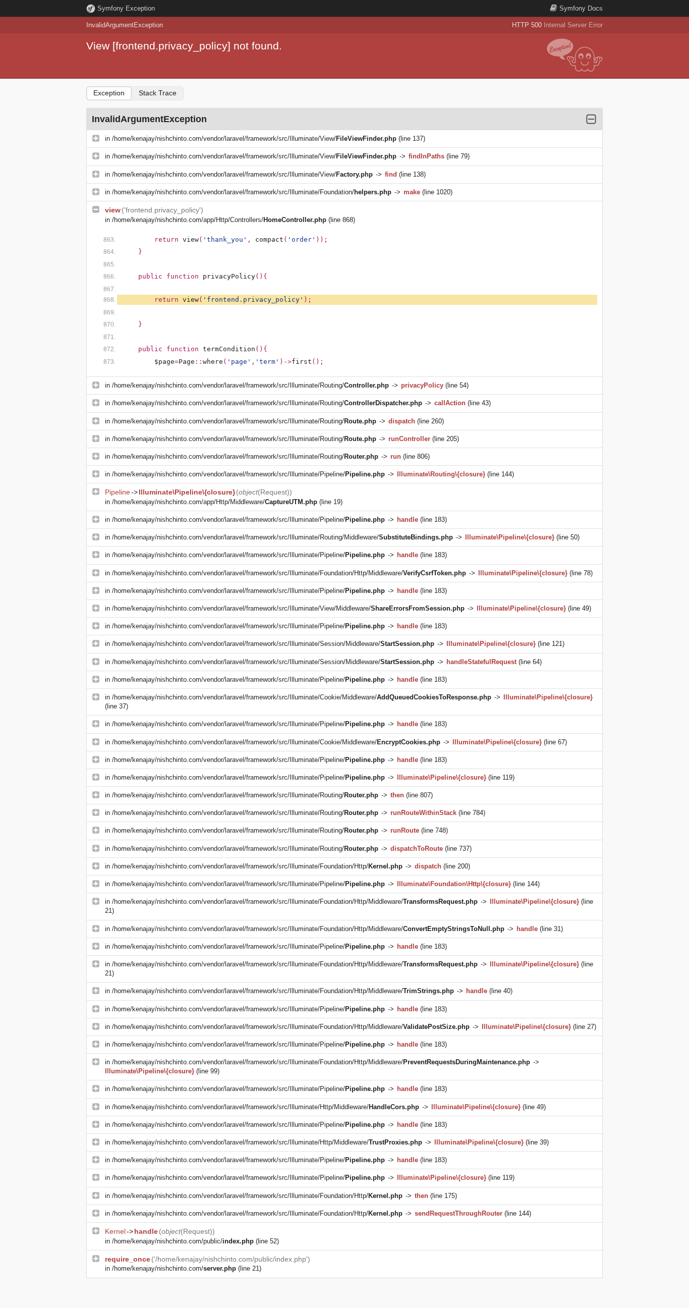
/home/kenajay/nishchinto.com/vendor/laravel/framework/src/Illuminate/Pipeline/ (248, 474)
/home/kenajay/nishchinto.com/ (174, 1268)
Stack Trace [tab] (158, 93)
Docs (581, 8)
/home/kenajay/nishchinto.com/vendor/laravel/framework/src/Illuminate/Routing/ (250, 385)
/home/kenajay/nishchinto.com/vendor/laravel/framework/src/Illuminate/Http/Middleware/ (265, 1107)
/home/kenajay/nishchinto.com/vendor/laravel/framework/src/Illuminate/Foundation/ (251, 192)
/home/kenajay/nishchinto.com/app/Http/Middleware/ (214, 502)
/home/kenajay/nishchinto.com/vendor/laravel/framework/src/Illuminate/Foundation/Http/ (257, 866)
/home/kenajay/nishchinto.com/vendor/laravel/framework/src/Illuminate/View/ (254, 138)
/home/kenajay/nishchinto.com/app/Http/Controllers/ (219, 220)
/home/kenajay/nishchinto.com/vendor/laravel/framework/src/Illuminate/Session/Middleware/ (273, 643)
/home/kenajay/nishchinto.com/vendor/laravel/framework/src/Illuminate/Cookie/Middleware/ (301, 697)
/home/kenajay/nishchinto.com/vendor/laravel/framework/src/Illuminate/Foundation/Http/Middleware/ (289, 573)
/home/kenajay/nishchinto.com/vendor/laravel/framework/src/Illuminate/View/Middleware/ (288, 608)
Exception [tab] (109, 93)
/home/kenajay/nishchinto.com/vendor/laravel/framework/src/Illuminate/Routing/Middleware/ (282, 537)
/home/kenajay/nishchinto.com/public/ (183, 1241)
